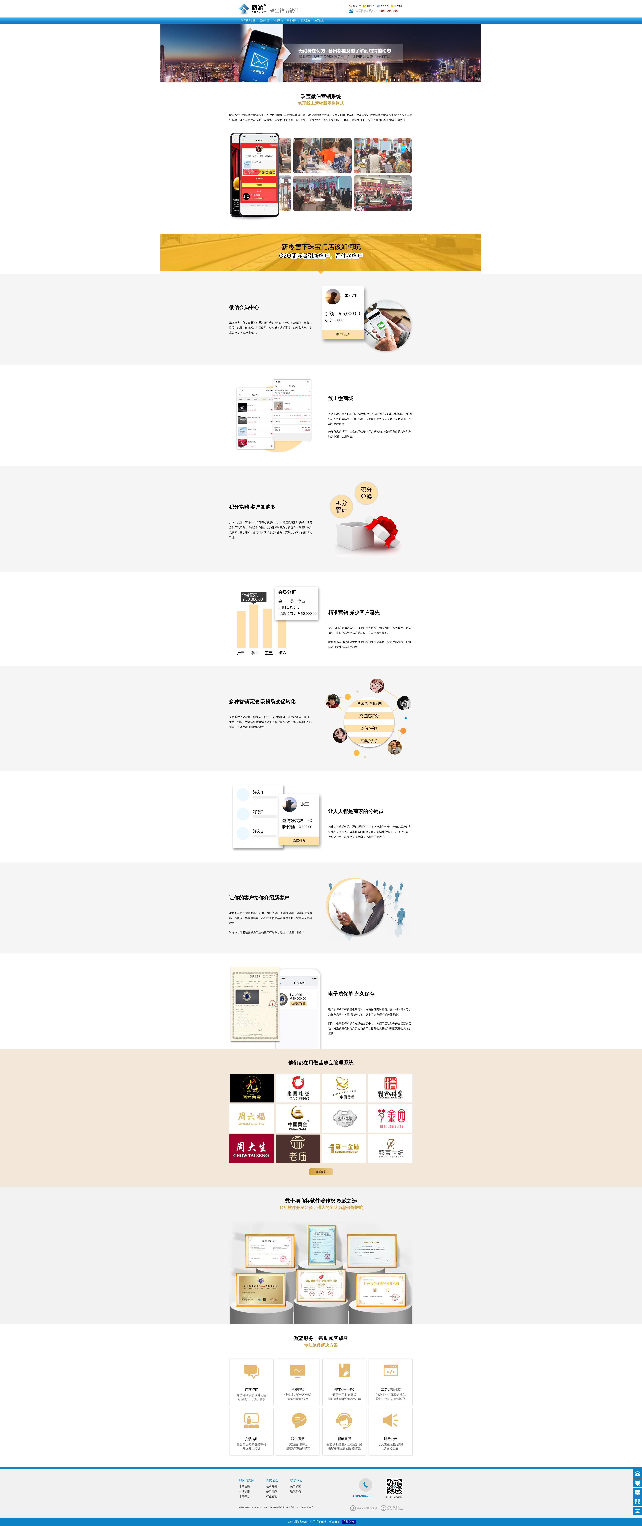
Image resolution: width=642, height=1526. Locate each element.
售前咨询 (244, 1486)
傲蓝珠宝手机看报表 (321, 53)
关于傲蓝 (319, 20)
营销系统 (278, 20)
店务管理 (264, 20)
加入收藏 (398, 6)
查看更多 (321, 1171)
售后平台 (244, 1496)
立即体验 (348, 1521)
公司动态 (271, 1491)
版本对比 (291, 20)
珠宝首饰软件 (248, 20)
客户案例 (305, 20)
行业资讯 (271, 1496)
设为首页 (385, 6)
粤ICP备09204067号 (305, 1507)
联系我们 (295, 1491)
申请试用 (244, 1491)
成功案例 (271, 1486)
